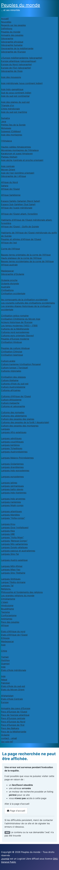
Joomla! (5, 858)
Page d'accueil (17, 810)
